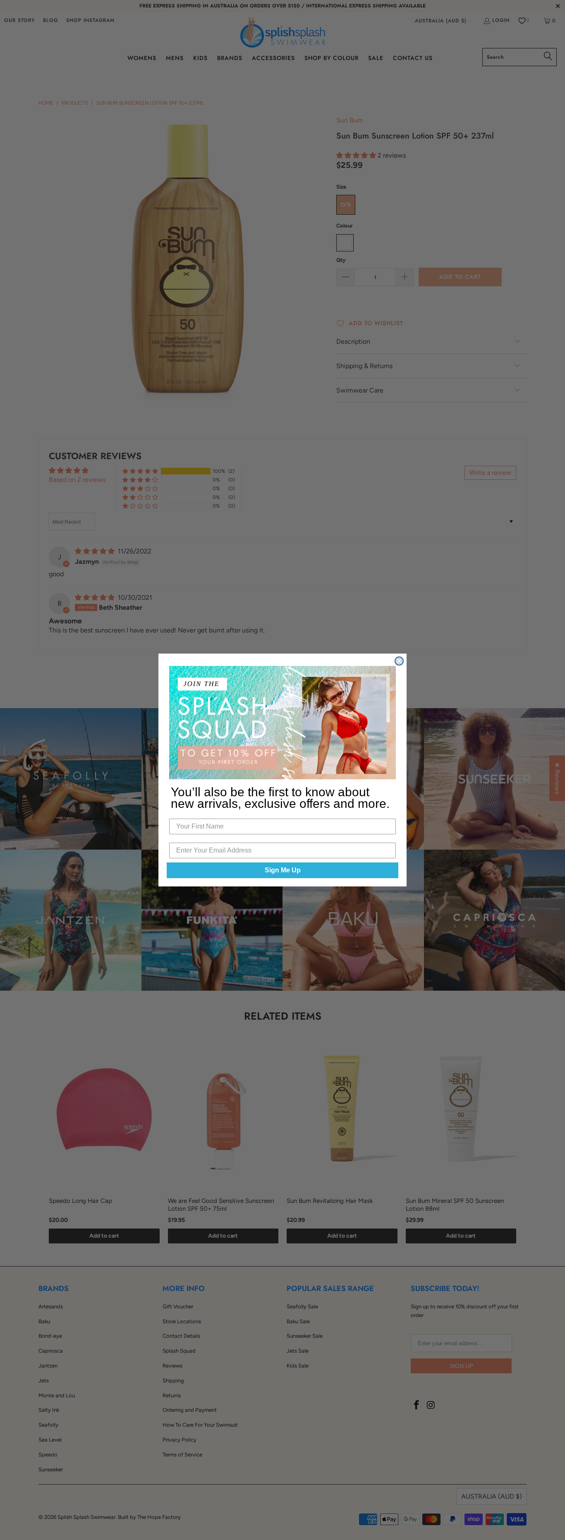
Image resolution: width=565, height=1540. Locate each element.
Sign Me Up (283, 870)
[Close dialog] (399, 661)
